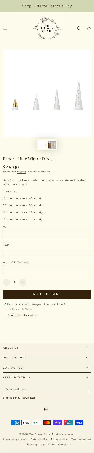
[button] (79, 28)
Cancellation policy (59, 444)
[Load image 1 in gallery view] (42, 145)
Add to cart (47, 294)
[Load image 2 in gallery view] (52, 145)
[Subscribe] (89, 389)
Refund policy (39, 439)
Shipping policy (35, 444)
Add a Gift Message (15, 262)
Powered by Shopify (15, 439)
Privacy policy (59, 439)
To (4, 227)
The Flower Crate (39, 434)
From (6, 245)
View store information (22, 315)
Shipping (21, 171)
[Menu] (5, 28)
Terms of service (81, 439)
